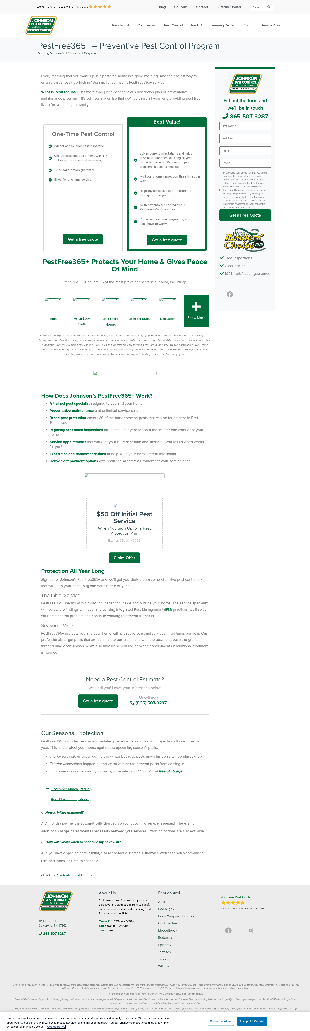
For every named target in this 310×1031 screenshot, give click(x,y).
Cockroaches (167, 923)
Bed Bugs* (167, 318)
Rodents (164, 937)
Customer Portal (228, 6)
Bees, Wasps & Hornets (175, 916)
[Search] (269, 7)
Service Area (270, 25)
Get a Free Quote (245, 215)
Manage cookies (220, 1021)
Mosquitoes (166, 930)
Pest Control (173, 25)
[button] (125, 789)
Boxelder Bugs (139, 318)
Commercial (146, 25)
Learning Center (222, 25)
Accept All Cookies (252, 1021)
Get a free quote (83, 239)
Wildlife (163, 966)
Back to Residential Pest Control (68, 874)
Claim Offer (124, 558)
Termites (164, 952)
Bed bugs (165, 908)
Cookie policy (56, 1026)
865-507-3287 (248, 116)
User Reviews (255, 908)
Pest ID (196, 25)
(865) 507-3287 (151, 703)
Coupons (181, 6)
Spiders (163, 944)
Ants (53, 318)
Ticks (162, 959)
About (247, 25)
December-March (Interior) (71, 788)
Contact (202, 6)
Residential (120, 25)
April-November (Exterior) (70, 798)
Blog (162, 6)
